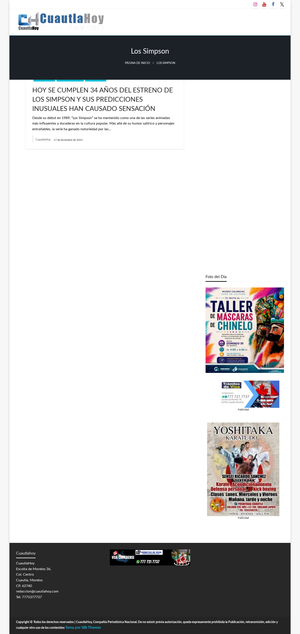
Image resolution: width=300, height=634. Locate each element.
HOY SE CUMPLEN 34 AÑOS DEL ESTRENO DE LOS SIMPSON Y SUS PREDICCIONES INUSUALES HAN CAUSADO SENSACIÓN (102, 99)
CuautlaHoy (43, 139)
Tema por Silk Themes (83, 627)
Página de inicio (137, 63)
